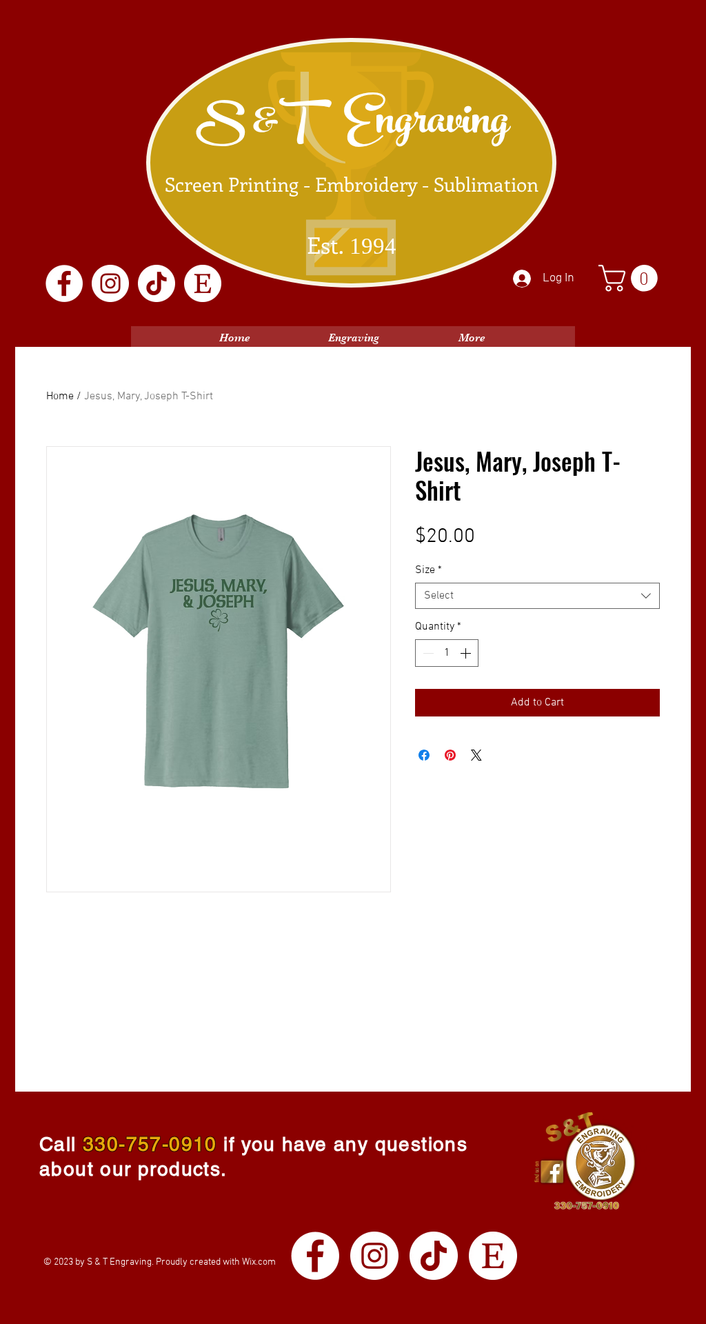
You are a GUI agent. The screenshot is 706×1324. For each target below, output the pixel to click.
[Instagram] (110, 283)
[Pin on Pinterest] (450, 755)
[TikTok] (156, 283)
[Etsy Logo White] (202, 283)
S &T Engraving (352, 125)
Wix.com (259, 1262)
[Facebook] (64, 283)
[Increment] (466, 653)
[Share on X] (476, 755)
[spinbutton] (446, 653)
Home (60, 396)
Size (428, 570)
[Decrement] (426, 653)
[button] (631, 278)
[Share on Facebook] (424, 755)
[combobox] (537, 596)
